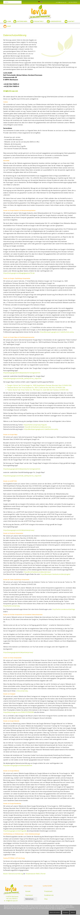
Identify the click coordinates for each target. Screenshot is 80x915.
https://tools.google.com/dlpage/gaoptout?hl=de (19, 273)
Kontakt (27, 891)
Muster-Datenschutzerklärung (13, 874)
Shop (46, 899)
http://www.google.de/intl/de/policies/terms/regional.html (21, 373)
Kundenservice (49, 895)
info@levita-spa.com (61, 2)
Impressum (29, 895)
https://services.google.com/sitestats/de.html (17, 765)
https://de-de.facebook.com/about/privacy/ (37, 572)
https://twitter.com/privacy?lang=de (35, 425)
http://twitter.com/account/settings (63, 609)
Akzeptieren (65, 912)
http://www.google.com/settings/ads (14, 831)
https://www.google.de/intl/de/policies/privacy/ (18, 652)
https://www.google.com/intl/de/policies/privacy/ (18, 530)
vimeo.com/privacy (22, 691)
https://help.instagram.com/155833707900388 (18, 712)
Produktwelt (48, 891)
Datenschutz (29, 899)
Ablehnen (73, 912)
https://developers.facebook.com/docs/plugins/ (55, 574)
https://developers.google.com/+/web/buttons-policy (57, 332)
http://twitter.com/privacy (11, 606)
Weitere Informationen (55, 912)
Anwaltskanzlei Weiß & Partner (36, 874)
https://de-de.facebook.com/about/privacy (37, 427)
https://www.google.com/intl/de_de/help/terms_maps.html (22, 378)
